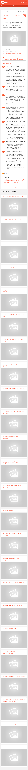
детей (7, 127)
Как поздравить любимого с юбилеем (13, 389)
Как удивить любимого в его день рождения (12, 290)
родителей (22, 125)
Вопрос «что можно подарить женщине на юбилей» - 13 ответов (14, 58)
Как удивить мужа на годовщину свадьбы (12, 534)
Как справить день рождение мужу (13, 196)
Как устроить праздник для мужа (12, 267)
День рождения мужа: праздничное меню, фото (13, 486)
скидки (15, 114)
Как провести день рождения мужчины (12, 55)
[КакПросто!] (5, 2)
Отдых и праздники (9, 5)
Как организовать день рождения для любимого (13, 412)
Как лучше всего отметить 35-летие (13, 244)
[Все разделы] (26, 2)
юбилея (8, 143)
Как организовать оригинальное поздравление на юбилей (12, 462)
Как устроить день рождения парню (13, 583)
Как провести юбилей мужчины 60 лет (13, 180)
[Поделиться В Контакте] (5, 173)
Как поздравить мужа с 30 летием (12, 606)
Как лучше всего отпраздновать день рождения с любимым (13, 700)
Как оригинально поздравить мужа (13, 724)
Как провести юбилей (9, 629)
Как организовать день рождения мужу (14, 179)
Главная (2, 5)
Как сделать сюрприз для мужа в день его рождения (12, 652)
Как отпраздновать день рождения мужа (13, 315)
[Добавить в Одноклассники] (3, 173)
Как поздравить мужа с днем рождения (11, 559)
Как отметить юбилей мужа (11, 182)
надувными (22, 115)
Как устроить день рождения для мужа (12, 53)
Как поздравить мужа (8, 510)
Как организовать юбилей (10, 747)
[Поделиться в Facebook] (7, 173)
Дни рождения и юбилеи (18, 5)
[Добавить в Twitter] (9, 173)
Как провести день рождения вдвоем (13, 676)
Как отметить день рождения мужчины (11, 365)
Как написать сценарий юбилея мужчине (12, 220)
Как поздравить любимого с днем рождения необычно (12, 340)
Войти (22, 2)
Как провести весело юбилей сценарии (11, 437)
